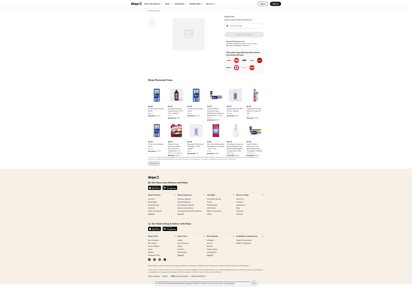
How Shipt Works (214, 199)
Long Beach (212, 252)
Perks (150, 249)
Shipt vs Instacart (214, 211)
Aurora (209, 243)
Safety (151, 252)
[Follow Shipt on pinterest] (159, 259)
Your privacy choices (181, 276)
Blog (238, 208)
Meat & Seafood (154, 211)
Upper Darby (212, 249)
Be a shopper (153, 240)
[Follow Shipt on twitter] (165, 259)
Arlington (210, 240)
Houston (181, 249)
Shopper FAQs (154, 255)
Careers (239, 202)
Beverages (152, 202)
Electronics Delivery (185, 208)
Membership (212, 205)
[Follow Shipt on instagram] (154, 259)
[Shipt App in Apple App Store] (154, 188)
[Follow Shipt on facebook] (149, 259)
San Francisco (183, 243)
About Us (240, 199)
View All (151, 214)
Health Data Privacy (198, 276)
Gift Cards (211, 208)
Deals (209, 214)
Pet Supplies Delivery (185, 205)
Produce (151, 208)
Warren (210, 246)
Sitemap (239, 214)
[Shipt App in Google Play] (170, 188)
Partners (239, 211)
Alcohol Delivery (184, 202)
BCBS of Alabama (243, 243)
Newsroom (240, 205)
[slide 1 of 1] (152, 22)
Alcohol (151, 199)
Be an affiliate (153, 246)
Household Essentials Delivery (189, 211)
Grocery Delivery (184, 199)
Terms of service (154, 276)
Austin (180, 240)
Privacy (165, 276)
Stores (209, 202)
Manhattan (182, 252)
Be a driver (152, 243)
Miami (179, 246)
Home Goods (153, 205)
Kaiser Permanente (244, 240)
